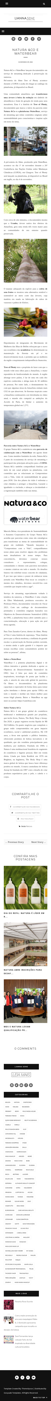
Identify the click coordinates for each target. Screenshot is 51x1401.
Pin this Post (27, 819)
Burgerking (9, 1210)
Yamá (19, 1179)
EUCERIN (22, 1165)
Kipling (20, 1138)
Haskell (8, 1170)
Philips (33, 1255)
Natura (29, 826)
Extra (18, 1188)
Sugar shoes (19, 1201)
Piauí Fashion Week (12, 1129)
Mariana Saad (10, 1242)
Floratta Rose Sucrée (24, 1301)
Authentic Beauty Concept (25, 1183)
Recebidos (25, 1107)
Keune (30, 1192)
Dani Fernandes (29, 1224)
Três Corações (10, 1278)
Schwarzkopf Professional (15, 1269)
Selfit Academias (30, 1120)
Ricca (7, 1174)
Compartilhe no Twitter (27, 813)
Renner (8, 1201)
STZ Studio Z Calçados (13, 1264)
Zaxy (29, 1201)
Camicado (9, 1215)
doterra (8, 1183)
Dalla (24, 1147)
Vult (24, 1129)
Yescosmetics (29, 1179)
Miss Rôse (30, 1197)
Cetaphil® (9, 1219)
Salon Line (9, 1179)
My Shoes (29, 1251)
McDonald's (9, 1138)
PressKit (8, 1111)
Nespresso (18, 1170)
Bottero (16, 1174)
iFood (24, 1143)
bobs (28, 1161)
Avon (7, 1107)
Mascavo (22, 1242)
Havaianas (9, 1152)
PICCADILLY (9, 1255)
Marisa (20, 1197)
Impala (16, 1125)
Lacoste (25, 1174)
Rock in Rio (18, 1161)
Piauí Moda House (29, 1111)
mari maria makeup (22, 1282)
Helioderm (28, 1188)
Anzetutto (9, 1206)
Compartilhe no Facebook (26, 807)
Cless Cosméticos (22, 1219)
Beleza (7, 1102)
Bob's (17, 1111)
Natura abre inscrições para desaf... (23, 972)
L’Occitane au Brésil (12, 1237)
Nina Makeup (10, 1156)
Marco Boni (9, 1197)
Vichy (31, 1278)
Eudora (32, 1165)
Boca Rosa (20, 1206)
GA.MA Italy (25, 1228)
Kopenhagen (21, 1152)
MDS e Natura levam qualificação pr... (17, 1028)
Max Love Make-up (12, 1246)
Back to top (39, 1397)
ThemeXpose (27, 1388)
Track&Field (23, 1273)
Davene (8, 1161)
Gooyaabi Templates (12, 1393)
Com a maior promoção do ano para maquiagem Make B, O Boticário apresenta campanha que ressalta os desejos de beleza (20, 1322)
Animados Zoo (10, 1165)
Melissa (15, 1107)
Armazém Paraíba (12, 1147)
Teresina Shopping (12, 1143)
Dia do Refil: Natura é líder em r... (24, 915)
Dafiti (17, 1224)
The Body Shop (10, 1273)
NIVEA (22, 1116)
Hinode (22, 1134)
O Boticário (27, 1102)
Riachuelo (30, 1170)
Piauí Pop (8, 1260)
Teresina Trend (10, 1116)
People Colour (21, 1255)
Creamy (8, 1224)
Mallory (26, 1237)
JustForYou (19, 1192)
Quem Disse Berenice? (13, 1120)
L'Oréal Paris (21, 1233)
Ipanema (8, 1192)
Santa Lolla (28, 1264)
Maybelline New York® (14, 1251)
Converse (8, 1188)
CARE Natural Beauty (26, 1210)
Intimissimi (9, 1233)
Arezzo (21, 1156)
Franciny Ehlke (11, 1228)
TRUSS (31, 1269)
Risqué (18, 1260)
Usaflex (22, 1278)
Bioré (30, 1156)
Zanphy (8, 1282)
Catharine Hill (10, 1134)
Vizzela (8, 1125)
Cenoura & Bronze (23, 1215)
